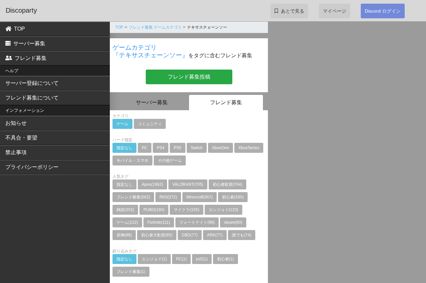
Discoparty (21, 10)
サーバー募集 (29, 43)
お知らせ (16, 123)
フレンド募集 (31, 58)
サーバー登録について (32, 83)
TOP (19, 29)
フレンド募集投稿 (189, 77)
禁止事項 (16, 152)
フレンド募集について (32, 98)
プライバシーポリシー (32, 167)
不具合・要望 (21, 138)
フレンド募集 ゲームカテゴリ (155, 27)
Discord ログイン (383, 11)
